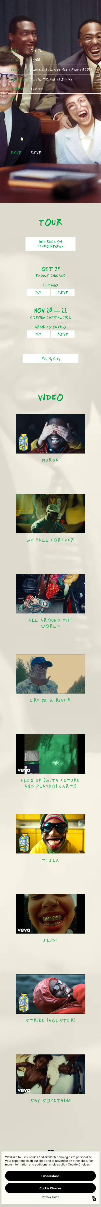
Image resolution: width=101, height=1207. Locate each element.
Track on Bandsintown (50, 244)
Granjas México (50, 327)
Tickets (36, 88)
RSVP (35, 152)
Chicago (50, 285)
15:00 (35, 60)
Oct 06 (36, 50)
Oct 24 (50, 269)
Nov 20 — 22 (50, 310)
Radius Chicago (51, 275)
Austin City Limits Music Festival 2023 (61, 69)
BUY (38, 292)
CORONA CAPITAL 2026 (50, 317)
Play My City (50, 358)
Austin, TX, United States (51, 79)
